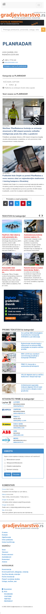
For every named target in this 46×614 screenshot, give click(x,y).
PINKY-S (16, 417)
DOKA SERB (18, 424)
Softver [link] (11, 85)
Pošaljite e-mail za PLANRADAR (15, 66)
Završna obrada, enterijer (11, 574)
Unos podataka (7, 540)
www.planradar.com (11, 62)
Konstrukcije (6, 569)
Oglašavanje (6, 537)
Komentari (8, 485)
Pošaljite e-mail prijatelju (17, 199)
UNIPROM (17, 409)
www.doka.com (18, 428)
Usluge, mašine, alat (9, 581)
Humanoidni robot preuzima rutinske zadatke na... (11, 270)
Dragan (4, 499)
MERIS (15, 438)
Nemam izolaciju (12, 469)
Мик (3, 510)
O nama (5, 532)
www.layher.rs (18, 406)
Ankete (4, 562)
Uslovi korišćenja (8, 542)
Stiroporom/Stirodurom (14, 463)
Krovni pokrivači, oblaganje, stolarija (15, 572)
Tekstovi (5, 552)
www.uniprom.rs (19, 413)
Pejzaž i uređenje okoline (11, 579)
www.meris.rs (18, 442)
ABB (15, 431)
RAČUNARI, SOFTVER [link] (11, 82)
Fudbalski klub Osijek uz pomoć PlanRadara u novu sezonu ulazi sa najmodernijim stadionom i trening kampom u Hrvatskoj (23, 178)
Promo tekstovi (7, 554)
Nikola (4, 494)
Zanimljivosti (6, 557)
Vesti (3, 550)
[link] (23, 15)
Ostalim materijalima (14, 466)
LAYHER (16, 402)
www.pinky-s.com (19, 420)
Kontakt (5, 535)
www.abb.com (18, 435)
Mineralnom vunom (13, 459)
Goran (4, 489)
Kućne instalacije (8, 577)
